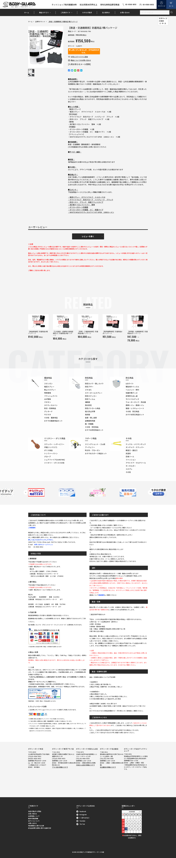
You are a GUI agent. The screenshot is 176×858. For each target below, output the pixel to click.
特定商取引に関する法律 (36, 826)
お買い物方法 (32, 814)
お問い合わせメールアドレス (43, 544)
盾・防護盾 (89, 424)
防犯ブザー (89, 386)
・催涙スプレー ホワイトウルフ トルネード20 (86, 197)
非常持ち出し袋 (131, 396)
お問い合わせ (125, 12)
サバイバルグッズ (132, 399)
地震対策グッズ (131, 393)
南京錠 (87, 414)
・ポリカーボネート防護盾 (78, 207)
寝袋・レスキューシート (135, 408)
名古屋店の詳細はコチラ (108, 767)
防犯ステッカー (91, 396)
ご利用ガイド (65, 12)
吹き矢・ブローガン (92, 450)
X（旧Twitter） (84, 818)
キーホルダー (131, 466)
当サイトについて (34, 821)
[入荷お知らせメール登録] (79, 64)
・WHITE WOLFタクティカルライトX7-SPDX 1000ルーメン (91, 212)
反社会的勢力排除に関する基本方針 (39, 828)
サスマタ (47, 414)
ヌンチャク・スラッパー (135, 447)
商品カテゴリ (44, 12)
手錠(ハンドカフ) (50, 447)
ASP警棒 (47, 399)
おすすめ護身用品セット (53, 421)
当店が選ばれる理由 (34, 811)
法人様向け (106, 12)
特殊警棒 (47, 393)
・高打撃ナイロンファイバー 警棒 (81, 204)
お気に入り (79, 57)
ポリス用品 (48, 450)
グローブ (47, 456)
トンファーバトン (51, 453)
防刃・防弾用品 (50, 408)
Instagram (83, 814)
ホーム (26, 12)
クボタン (47, 402)
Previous (25, 492)
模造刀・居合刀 (131, 450)
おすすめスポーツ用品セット (96, 453)
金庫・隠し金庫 (91, 417)
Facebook (82, 811)
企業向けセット (40, 21)
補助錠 (87, 402)
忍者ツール (130, 456)
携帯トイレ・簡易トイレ (135, 405)
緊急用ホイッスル (132, 386)
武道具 (128, 453)
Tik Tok (82, 824)
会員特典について (34, 816)
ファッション (131, 459)
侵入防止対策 (90, 411)
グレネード (48, 411)
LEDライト (130, 383)
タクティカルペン (50, 405)
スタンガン (48, 383)
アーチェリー (90, 447)
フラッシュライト (51, 396)
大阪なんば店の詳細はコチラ (85, 765)
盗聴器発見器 (90, 421)
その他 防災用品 (132, 411)
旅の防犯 (88, 405)
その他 (128, 472)
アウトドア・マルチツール (136, 463)
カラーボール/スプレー (93, 393)
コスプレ (129, 469)
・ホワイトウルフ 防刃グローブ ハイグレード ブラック (90, 199)
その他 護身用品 (51, 417)
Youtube (82, 821)
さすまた (88, 390)
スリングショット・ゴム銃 (95, 444)
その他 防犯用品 (91, 427)
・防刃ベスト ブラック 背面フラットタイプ (85, 202)
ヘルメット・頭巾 (132, 390)
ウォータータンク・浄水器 (136, 402)
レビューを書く (88, 236)
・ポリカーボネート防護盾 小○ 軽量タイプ (85, 210)
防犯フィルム (90, 399)
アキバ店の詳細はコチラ (60, 767)
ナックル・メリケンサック (136, 444)
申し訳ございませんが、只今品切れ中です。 (84, 51)
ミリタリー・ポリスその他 (54, 463)
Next (150, 492)
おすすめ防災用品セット (135, 414)
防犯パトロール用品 (92, 408)
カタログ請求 (87, 12)
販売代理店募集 (33, 818)
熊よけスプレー (50, 390)
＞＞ (140, 812)
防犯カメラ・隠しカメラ (94, 383)
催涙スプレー (49, 386)
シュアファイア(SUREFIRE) (54, 459)
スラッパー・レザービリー (54, 444)
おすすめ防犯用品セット (94, 430)
